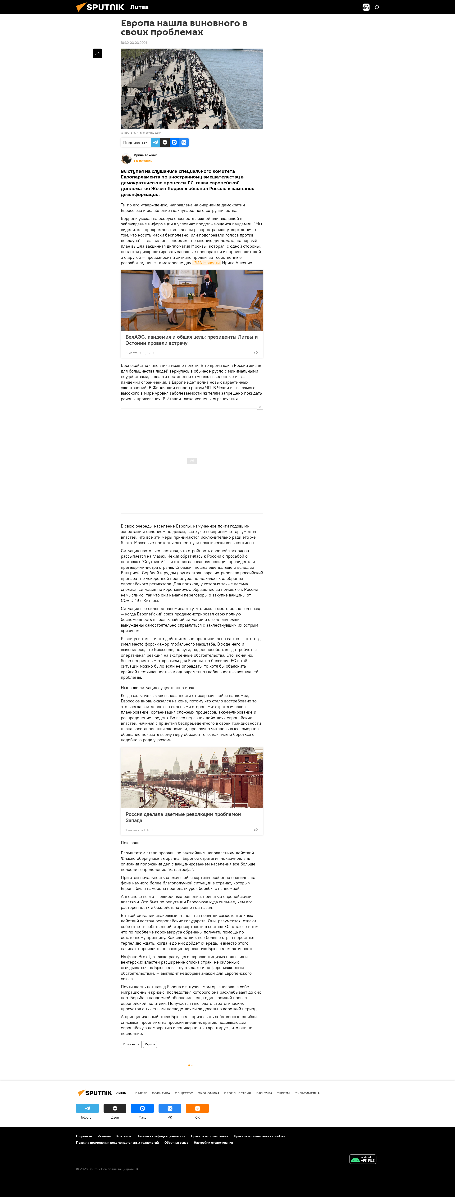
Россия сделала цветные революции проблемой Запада (183, 817)
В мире (141, 1093)
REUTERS (130, 132)
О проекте (84, 1136)
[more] (255, 352)
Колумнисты (131, 1044)
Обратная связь (176, 1142)
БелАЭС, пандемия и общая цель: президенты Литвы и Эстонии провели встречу (192, 340)
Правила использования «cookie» (259, 1136)
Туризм (283, 1093)
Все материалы (143, 160)
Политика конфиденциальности (160, 1136)
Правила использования (209, 1136)
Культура (264, 1093)
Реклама (104, 1136)
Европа (150, 1044)
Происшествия (237, 1093)
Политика (161, 1093)
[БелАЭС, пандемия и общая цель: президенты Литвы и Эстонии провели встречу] (192, 300)
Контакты (123, 1136)
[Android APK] (363, 1159)
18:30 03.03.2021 (134, 43)
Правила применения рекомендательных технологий (117, 1142)
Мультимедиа (307, 1093)
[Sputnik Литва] (101, 13)
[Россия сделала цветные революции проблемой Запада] (192, 777)
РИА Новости (207, 262)
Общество (184, 1093)
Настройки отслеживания (213, 1142)
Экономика (208, 1093)
